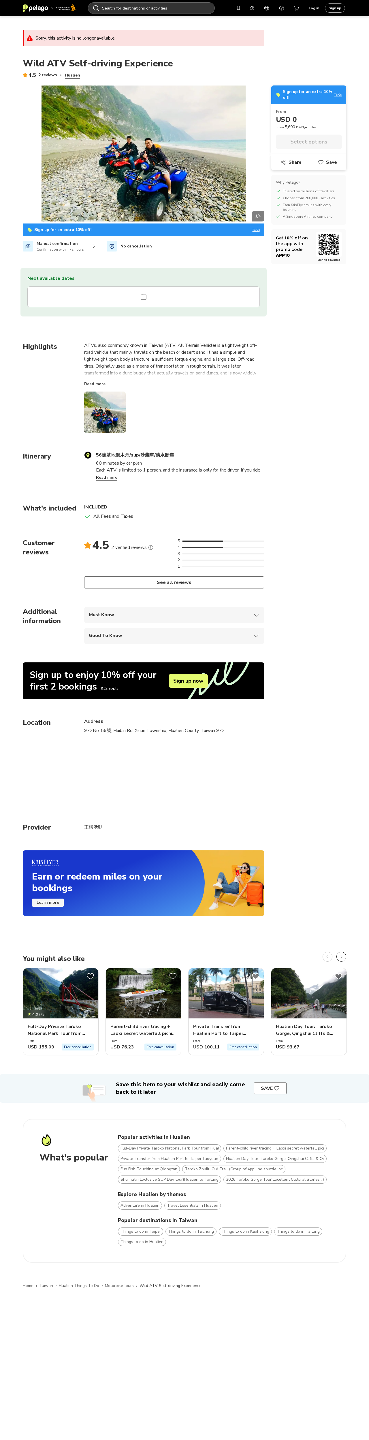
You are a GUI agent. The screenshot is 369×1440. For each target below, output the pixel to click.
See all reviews (174, 582)
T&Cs (256, 230)
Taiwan (46, 1285)
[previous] (327, 957)
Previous (18, 154)
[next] (341, 957)
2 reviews (47, 75)
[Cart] (296, 8)
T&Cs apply (108, 688)
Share (295, 162)
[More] (151, 547)
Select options (308, 141)
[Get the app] (238, 8)
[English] (266, 8)
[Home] (49, 8)
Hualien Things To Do (79, 1285)
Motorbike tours (119, 1285)
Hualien (72, 75)
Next (269, 154)
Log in (314, 8)
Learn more (48, 902)
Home (28, 1285)
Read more (95, 384)
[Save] (90, 976)
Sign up (335, 8)
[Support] (281, 8)
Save (331, 162)
